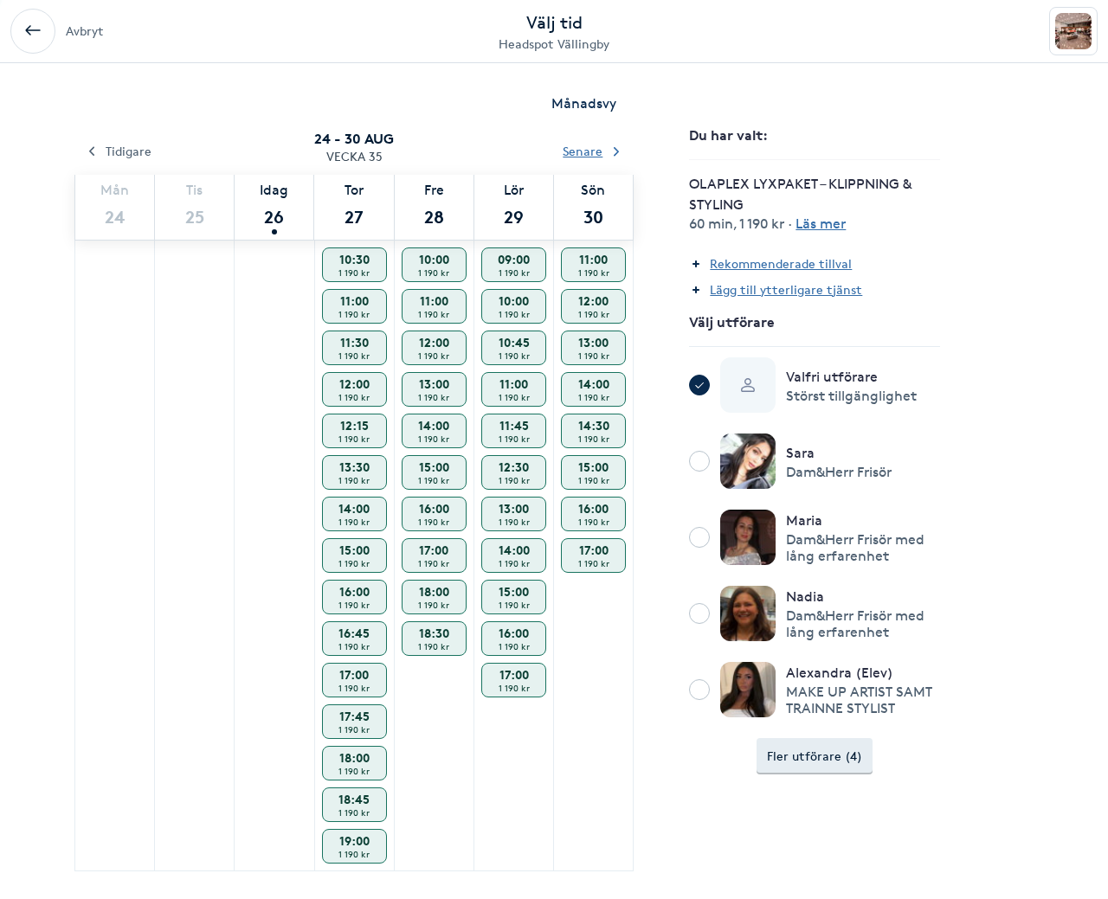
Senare (582, 151)
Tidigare (128, 151)
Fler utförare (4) (814, 755)
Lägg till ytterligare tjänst (786, 289)
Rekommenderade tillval (781, 263)
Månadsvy (583, 103)
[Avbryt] (32, 31)
